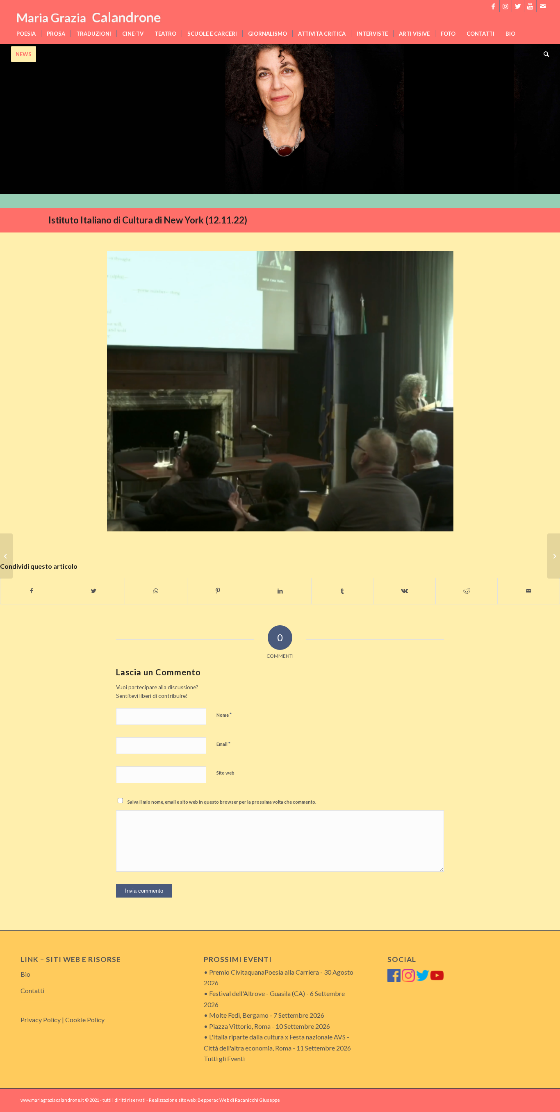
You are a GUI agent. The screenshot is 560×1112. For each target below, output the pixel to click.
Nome (224, 714)
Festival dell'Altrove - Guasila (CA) (257, 993)
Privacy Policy (40, 1019)
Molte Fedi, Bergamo (239, 1015)
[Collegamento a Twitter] (518, 6)
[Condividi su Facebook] (31, 591)
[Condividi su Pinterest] (218, 591)
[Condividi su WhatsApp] (156, 591)
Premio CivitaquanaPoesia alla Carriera (264, 972)
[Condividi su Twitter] (94, 591)
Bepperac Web (213, 1100)
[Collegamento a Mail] (543, 6)
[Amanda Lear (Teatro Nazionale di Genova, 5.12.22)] (553, 556)
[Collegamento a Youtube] (530, 6)
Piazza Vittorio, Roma (240, 1026)
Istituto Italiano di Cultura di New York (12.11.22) (147, 220)
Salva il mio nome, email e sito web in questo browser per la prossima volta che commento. (221, 801)
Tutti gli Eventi (224, 1058)
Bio (25, 974)
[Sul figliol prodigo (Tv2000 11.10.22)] (6, 556)
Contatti (32, 990)
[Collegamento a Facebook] (493, 6)
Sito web (225, 772)
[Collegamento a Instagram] (506, 6)
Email (223, 744)
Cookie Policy (85, 1019)
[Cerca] (543, 54)
